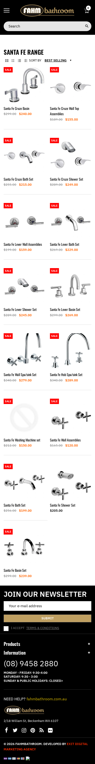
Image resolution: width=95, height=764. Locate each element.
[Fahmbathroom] (47, 10)
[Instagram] (24, 731)
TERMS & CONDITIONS (42, 628)
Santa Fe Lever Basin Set (65, 309)
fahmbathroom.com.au (47, 698)
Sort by (35, 60)
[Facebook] (6, 731)
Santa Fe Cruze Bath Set (18, 179)
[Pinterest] (32, 731)
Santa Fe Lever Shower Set (20, 309)
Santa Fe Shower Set (62, 505)
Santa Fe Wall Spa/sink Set (20, 374)
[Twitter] (15, 731)
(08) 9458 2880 (31, 663)
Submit (47, 618)
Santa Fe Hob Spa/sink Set (66, 374)
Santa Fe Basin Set (15, 570)
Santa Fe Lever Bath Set (64, 244)
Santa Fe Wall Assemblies (65, 439)
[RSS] (41, 731)
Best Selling (55, 60)
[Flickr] (50, 731)
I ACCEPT (35, 628)
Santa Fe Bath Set (14, 505)
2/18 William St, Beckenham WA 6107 (31, 721)
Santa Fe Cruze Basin (16, 108)
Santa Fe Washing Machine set (22, 439)
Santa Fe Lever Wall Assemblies (23, 244)
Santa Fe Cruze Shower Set (66, 179)
